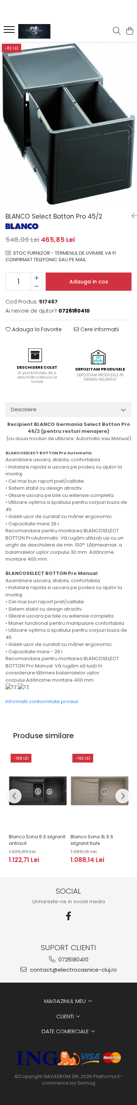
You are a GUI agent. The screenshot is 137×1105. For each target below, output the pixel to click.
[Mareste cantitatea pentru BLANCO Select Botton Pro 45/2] (36, 277)
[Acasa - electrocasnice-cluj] (46, 31)
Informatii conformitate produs (41, 701)
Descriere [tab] (24, 409)
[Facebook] (68, 916)
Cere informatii (99, 329)
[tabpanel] (68, 124)
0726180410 (72, 959)
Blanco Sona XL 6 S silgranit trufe (92, 840)
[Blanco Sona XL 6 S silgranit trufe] (100, 791)
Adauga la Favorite (36, 329)
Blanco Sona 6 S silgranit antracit (37, 840)
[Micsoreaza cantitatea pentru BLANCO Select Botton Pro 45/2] (36, 286)
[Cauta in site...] (117, 31)
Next (131, 131)
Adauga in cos (88, 281)
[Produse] (10, 31)
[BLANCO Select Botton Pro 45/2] (68, 124)
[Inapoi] (131, 216)
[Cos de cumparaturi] (129, 31)
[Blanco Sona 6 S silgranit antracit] (38, 791)
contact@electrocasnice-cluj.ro (72, 969)
